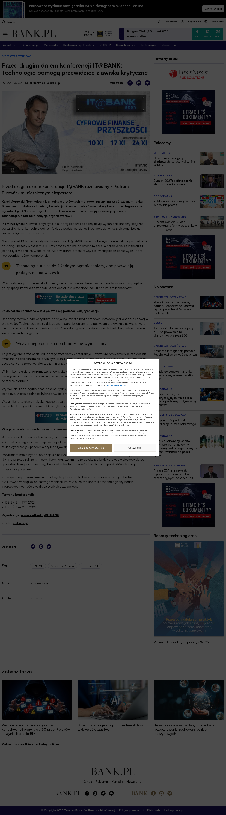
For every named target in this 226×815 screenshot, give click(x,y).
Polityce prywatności (115, 385)
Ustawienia (134, 448)
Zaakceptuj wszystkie (91, 448)
